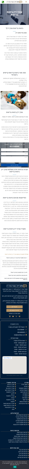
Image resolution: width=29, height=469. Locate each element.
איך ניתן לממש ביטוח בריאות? (18, 272)
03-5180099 (14, 146)
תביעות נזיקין (15, 413)
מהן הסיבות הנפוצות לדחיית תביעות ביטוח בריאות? (15, 279)
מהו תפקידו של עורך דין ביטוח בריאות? (16, 258)
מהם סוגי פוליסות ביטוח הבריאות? (17, 275)
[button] (14, 257)
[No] (27, 464)
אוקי (15, 466)
